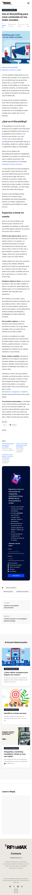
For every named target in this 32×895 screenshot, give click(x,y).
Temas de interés (12, 563)
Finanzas (12, 569)
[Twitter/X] (14, 886)
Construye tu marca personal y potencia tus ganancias (7, 456)
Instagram (15, 392)
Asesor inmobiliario (11, 587)
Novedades (13, 571)
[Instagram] (22, 886)
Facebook (7, 392)
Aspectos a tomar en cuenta (11, 70)
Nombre (10, 556)
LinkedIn (23, 392)
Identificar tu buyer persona (15, 713)
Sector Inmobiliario (15, 567)
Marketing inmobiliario (22, 591)
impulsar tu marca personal (12, 164)
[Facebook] (10, 886)
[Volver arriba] (16, 890)
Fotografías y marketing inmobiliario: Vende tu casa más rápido (15, 754)
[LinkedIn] (18, 886)
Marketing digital (8, 591)
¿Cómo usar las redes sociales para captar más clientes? (21, 445)
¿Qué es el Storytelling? (10, 67)
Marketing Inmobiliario (16, 565)
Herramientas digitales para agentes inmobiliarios (8, 445)
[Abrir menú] (28, 3)
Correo (10, 549)
